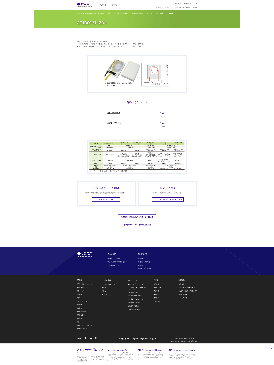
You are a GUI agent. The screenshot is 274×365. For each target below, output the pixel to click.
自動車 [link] (78, 297)
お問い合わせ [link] (178, 3)
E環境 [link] (104, 287)
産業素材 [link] (79, 304)
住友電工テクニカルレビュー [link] (85, 325)
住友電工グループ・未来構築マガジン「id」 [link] (137, 288)
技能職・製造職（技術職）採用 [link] (188, 291)
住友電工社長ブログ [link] (134, 292)
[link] (84, 5)
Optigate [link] (125, 13)
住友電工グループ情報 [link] (144, 269)
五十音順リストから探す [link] (114, 265)
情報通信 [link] (79, 294)
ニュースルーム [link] (179, 7)
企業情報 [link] (113, 5)
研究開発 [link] (158, 7)
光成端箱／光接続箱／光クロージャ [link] (142, 13)
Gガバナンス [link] (106, 294)
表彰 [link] (78, 322)
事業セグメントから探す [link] (114, 258)
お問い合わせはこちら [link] (106, 199)
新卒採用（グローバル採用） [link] (187, 287)
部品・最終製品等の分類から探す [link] (94, 13)
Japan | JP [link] (189, 3)
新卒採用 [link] (182, 284)
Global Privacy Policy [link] (124, 338)
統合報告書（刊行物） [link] (134, 302)
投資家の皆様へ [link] (158, 287)
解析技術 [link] (79, 308)
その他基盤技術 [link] (81, 311)
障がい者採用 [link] (183, 294)
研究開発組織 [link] (80, 315)
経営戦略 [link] (140, 265)
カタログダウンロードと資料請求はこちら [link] (168, 199)
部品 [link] (109, 13)
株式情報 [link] (156, 297)
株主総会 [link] (156, 294)
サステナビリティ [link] (168, 7)
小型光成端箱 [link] (159, 13)
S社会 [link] (104, 291)
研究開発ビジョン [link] (82, 287)
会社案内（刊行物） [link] (134, 306)
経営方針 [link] (156, 284)
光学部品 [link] (116, 13)
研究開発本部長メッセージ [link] (84, 284)
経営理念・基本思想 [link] (144, 262)
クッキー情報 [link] (153, 338)
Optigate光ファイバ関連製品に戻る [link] (137, 224)
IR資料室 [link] (156, 291)
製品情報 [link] (103, 5)
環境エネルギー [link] (81, 291)
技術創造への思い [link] (82, 328)
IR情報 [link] (188, 7)
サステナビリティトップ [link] (109, 284)
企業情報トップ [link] (142, 258)
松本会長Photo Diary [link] (134, 295)
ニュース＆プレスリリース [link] (135, 284)
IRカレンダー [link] (158, 301)
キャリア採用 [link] (183, 297)
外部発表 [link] (79, 318)
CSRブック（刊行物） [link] (134, 309)
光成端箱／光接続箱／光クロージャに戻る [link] (137, 217)
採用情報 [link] (195, 7)
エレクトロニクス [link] (82, 301)
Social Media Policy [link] (144, 338)
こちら (89, 359)
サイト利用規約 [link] (134, 338)
